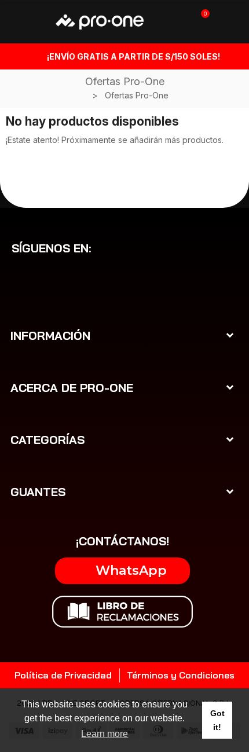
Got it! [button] (217, 720)
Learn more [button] (104, 734)
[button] (122, 570)
